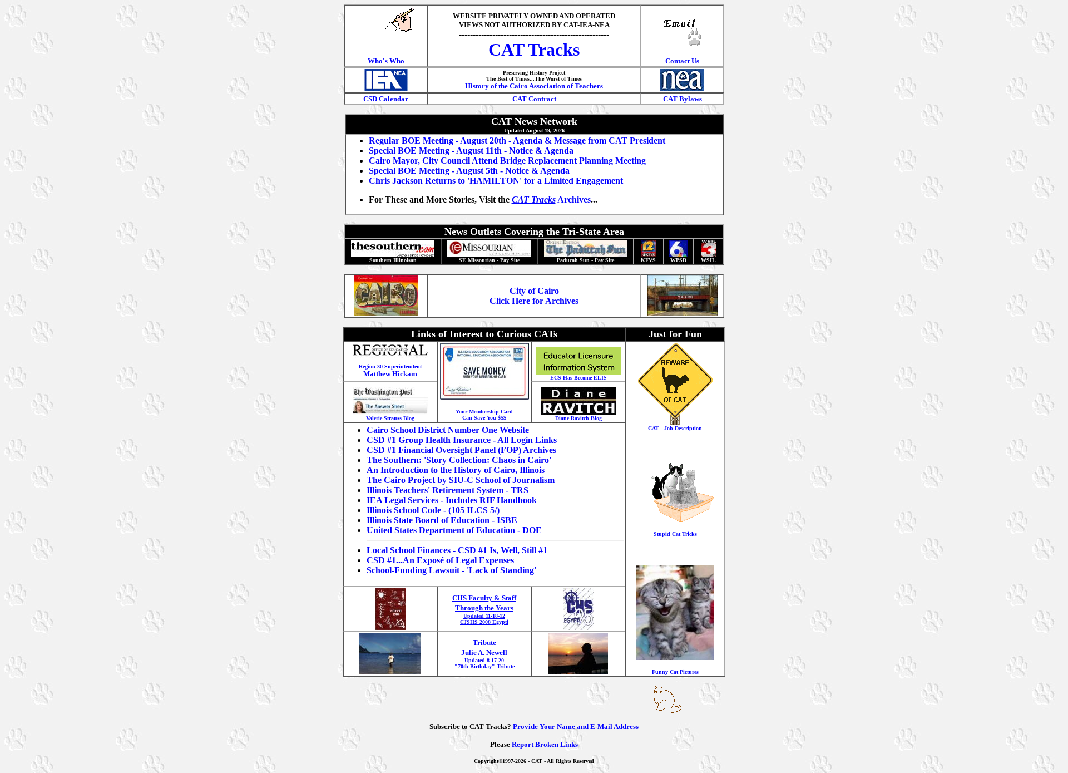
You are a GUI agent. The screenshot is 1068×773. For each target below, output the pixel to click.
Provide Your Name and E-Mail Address (576, 726)
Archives (551, 199)
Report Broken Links (545, 744)
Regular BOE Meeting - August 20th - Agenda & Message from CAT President (517, 140)
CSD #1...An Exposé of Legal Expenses (440, 560)
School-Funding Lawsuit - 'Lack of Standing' (451, 570)
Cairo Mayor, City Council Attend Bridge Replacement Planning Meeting (507, 160)
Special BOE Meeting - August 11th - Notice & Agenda (471, 150)
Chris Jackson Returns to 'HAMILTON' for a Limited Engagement (496, 180)
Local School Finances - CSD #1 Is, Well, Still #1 (457, 550)
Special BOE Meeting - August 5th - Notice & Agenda (469, 170)
